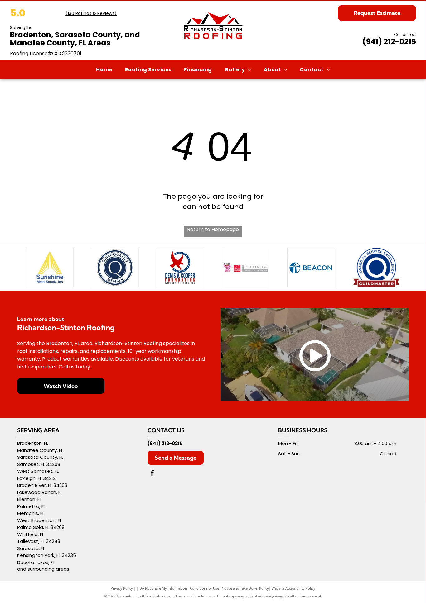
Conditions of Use (204, 588)
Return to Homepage (213, 229)
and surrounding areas (43, 569)
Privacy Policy (122, 588)
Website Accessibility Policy (293, 588)
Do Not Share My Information (163, 588)
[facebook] (152, 473)
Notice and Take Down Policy (245, 588)
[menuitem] (104, 69)
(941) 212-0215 (389, 41)
